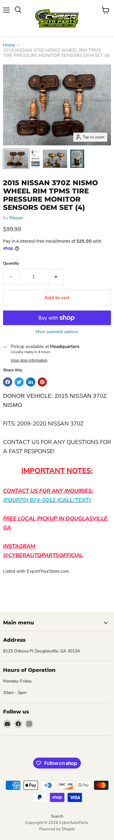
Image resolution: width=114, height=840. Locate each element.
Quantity (11, 263)
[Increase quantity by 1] (56, 277)
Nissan (16, 218)
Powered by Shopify (57, 829)
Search (57, 816)
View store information (29, 360)
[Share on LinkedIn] (30, 382)
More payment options (57, 331)
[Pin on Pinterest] (42, 382)
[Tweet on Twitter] (19, 382)
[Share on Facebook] (7, 382)
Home (9, 45)
